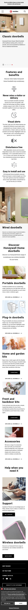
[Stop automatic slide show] (3, 65)
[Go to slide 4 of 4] (12, 64)
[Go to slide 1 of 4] (5, 64)
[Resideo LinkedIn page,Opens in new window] (10, 578)
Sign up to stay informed (14, 585)
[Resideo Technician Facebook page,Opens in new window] (3, 578)
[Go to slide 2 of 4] (7, 64)
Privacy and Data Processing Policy (16, 594)
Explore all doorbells (12, 297)
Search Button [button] (25, 11)
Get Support (9, 514)
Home (14, 11)
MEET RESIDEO (8, 566)
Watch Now (8, 556)
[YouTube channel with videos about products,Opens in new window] (7, 578)
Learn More (14, 372)
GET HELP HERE (9, 571)
